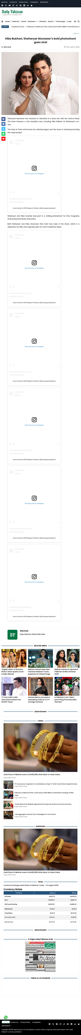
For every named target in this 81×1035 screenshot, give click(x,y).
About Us (4, 2)
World (23, 21)
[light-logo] (12, 12)
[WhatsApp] (3, 134)
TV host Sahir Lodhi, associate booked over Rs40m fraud (11, 699)
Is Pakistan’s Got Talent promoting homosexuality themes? (66, 699)
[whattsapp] (5, 1017)
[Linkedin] (24, 5)
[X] (3, 129)
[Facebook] (2, 5)
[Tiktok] (17, 5)
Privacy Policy (23, 2)
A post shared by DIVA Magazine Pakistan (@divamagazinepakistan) (34, 208)
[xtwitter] (6, 5)
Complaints (34, 2)
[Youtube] (9, 5)
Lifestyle (42, 21)
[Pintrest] (20, 5)
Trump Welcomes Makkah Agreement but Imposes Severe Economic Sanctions (43, 804)
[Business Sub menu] (36, 21)
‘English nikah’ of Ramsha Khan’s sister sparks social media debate (12, 671)
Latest (7, 21)
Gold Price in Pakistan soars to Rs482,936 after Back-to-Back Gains (32, 774)
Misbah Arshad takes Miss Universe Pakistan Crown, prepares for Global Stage (39, 671)
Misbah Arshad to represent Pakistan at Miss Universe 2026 (66, 671)
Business (31, 21)
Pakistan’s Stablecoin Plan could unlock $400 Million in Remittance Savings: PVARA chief (40, 27)
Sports (50, 21)
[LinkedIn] (3, 124)
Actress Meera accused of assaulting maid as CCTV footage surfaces (39, 699)
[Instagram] (13, 5)
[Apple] (31, 5)
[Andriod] (28, 5)
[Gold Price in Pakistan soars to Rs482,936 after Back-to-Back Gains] (40, 849)
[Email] (3, 139)
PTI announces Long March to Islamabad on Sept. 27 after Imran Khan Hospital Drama (46, 784)
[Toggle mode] (75, 21)
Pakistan (15, 21)
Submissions (44, 2)
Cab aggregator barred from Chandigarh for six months (35, 814)
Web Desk (7, 47)
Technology (60, 21)
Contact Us (13, 2)
